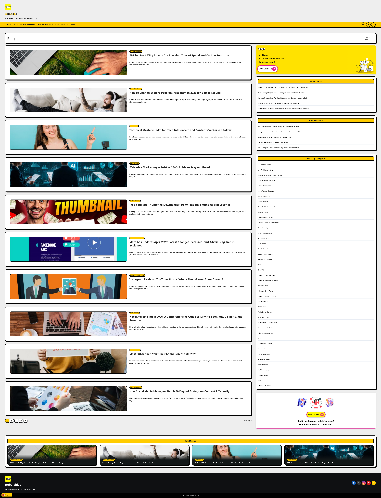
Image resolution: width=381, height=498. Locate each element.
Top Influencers (263, 364)
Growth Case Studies (265, 249)
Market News (262, 307)
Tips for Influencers (264, 354)
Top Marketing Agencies (265, 370)
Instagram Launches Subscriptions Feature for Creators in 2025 (279, 132)
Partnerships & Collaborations (267, 322)
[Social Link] (354, 483)
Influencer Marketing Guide (267, 275)
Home (9, 24)
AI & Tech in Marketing (135, 51)
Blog (73, 24)
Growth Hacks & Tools (265, 254)
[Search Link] (363, 24)
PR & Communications (265, 333)
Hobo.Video (11, 14)
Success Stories (263, 349)
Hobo (259, 265)
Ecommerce (262, 243)
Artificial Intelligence (264, 186)
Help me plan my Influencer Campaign (53, 24)
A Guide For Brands (264, 165)
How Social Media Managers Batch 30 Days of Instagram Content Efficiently (179, 391)
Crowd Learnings (263, 228)
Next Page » (248, 420)
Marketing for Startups (265, 312)
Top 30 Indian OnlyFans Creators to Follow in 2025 (274, 137)
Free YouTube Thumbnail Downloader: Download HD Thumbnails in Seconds (179, 204)
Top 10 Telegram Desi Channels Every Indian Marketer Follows (278, 147)
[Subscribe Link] (368, 24)
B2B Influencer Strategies (266, 191)
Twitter (260, 380)
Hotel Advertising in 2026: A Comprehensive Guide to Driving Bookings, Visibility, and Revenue (185, 318)
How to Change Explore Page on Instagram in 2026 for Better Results (175, 92)
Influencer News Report (265, 291)
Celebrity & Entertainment (266, 207)
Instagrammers (134, 126)
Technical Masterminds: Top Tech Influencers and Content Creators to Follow (180, 130)
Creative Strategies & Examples (268, 222)
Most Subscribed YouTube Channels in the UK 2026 (162, 354)
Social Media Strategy (135, 88)
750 (20, 421)
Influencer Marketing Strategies (268, 280)
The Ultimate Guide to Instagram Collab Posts (273, 142)
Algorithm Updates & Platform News (270, 175)
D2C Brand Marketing (265, 233)
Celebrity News (263, 212)
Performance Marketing (265, 328)
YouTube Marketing (135, 200)
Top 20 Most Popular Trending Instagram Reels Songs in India (278, 126)
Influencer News (263, 286)
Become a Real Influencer (24, 24)
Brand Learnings (263, 201)
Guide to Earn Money (265, 259)
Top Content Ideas (264, 359)
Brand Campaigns (264, 196)
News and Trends (263, 317)
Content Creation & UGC (266, 217)
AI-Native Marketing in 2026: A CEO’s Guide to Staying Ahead (169, 167)
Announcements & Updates (136, 238)
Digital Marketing (134, 163)
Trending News (263, 375)
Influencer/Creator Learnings (137, 275)
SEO (259, 338)
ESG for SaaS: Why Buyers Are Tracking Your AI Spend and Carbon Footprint (179, 55)
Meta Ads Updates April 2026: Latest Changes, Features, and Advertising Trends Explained (181, 243)
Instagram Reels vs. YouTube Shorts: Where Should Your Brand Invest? (176, 279)
